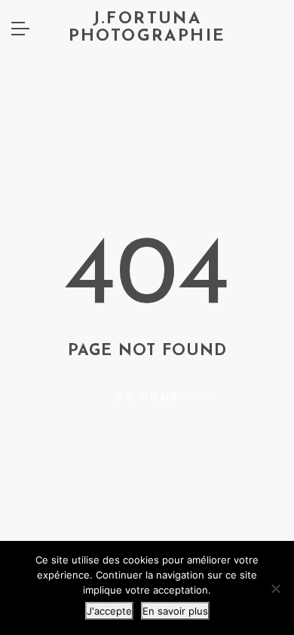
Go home (147, 398)
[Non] (275, 588)
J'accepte (109, 611)
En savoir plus (175, 611)
